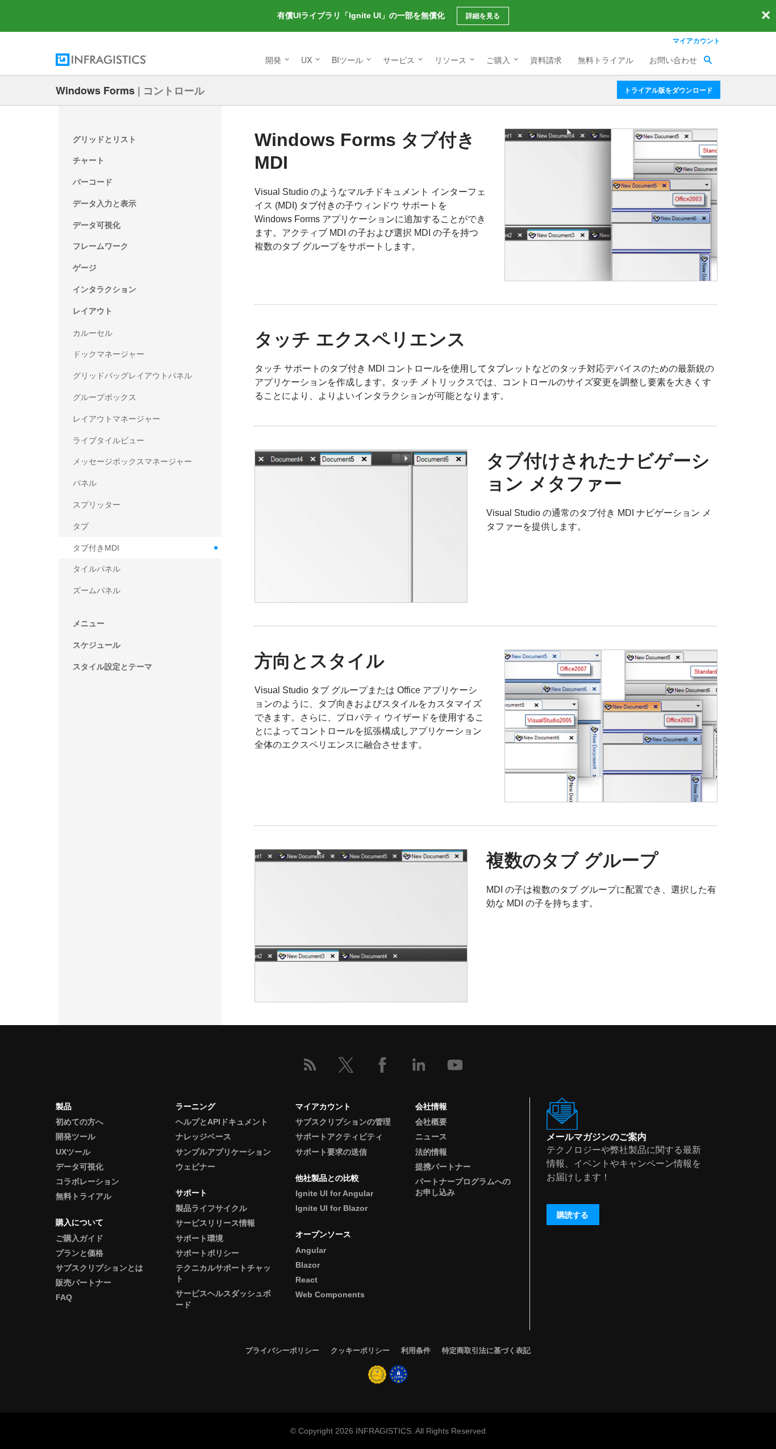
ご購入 (498, 59)
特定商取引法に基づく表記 (486, 1350)
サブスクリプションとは (99, 1267)
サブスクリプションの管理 (343, 1121)
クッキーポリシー (360, 1350)
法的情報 (431, 1151)
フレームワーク (100, 246)
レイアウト (92, 310)
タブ (81, 526)
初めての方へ (79, 1121)
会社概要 (431, 1121)
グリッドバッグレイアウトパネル (132, 375)
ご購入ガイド (79, 1238)
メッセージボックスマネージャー (132, 461)
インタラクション (104, 289)
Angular (310, 1250)
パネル (85, 483)
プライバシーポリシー (282, 1350)
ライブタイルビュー (108, 440)
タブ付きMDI (96, 547)
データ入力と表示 (104, 203)
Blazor (307, 1264)
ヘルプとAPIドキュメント (222, 1121)
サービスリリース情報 (215, 1222)
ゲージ (85, 267)
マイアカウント (696, 40)
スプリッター (96, 504)
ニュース (431, 1136)
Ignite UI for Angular (334, 1193)
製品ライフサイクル (211, 1208)
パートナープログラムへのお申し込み (463, 1187)
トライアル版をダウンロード (668, 90)
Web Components (330, 1294)
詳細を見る (483, 16)
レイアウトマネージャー (116, 418)
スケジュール (96, 644)
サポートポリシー (207, 1253)
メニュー (89, 623)
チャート (89, 160)
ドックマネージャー (108, 354)
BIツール (347, 59)
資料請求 (546, 59)
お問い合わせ (673, 59)
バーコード (92, 181)
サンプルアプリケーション (223, 1151)
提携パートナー (443, 1166)
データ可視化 (96, 225)
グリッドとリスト (104, 139)
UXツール (73, 1151)
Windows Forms (95, 90)
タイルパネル (96, 568)
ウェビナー (195, 1166)
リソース (450, 59)
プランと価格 (79, 1253)
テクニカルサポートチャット (223, 1273)
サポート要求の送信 (331, 1151)
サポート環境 (199, 1238)
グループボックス (104, 397)
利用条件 (416, 1350)
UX (306, 59)
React (306, 1279)
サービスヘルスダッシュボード (223, 1299)
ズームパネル (96, 590)
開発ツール (75, 1136)
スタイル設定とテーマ (112, 666)
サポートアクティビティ (339, 1136)
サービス (399, 59)
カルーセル (92, 333)
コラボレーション (87, 1181)
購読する (573, 1214)
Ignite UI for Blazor (331, 1208)
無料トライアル (605, 59)
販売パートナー (83, 1282)
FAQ (64, 1297)
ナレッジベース (203, 1136)
